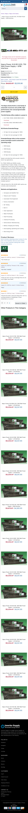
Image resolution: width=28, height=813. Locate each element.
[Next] (26, 50)
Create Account (4, 776)
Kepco (6, 13)
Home (2, 13)
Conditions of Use (5, 785)
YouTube (3, 751)
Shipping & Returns (5, 782)
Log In (25, 1)
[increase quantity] (25, 87)
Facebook (3, 742)
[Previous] (2, 50)
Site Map (3, 767)
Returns (2, 764)
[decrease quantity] (2, 87)
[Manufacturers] (2, 5)
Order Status (4, 779)
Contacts (3, 761)
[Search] (25, 8)
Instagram (3, 745)
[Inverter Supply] (9, 5)
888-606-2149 (6, 1)
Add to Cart (14, 92)
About (2, 758)
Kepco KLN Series (14, 13)
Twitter (2, 748)
